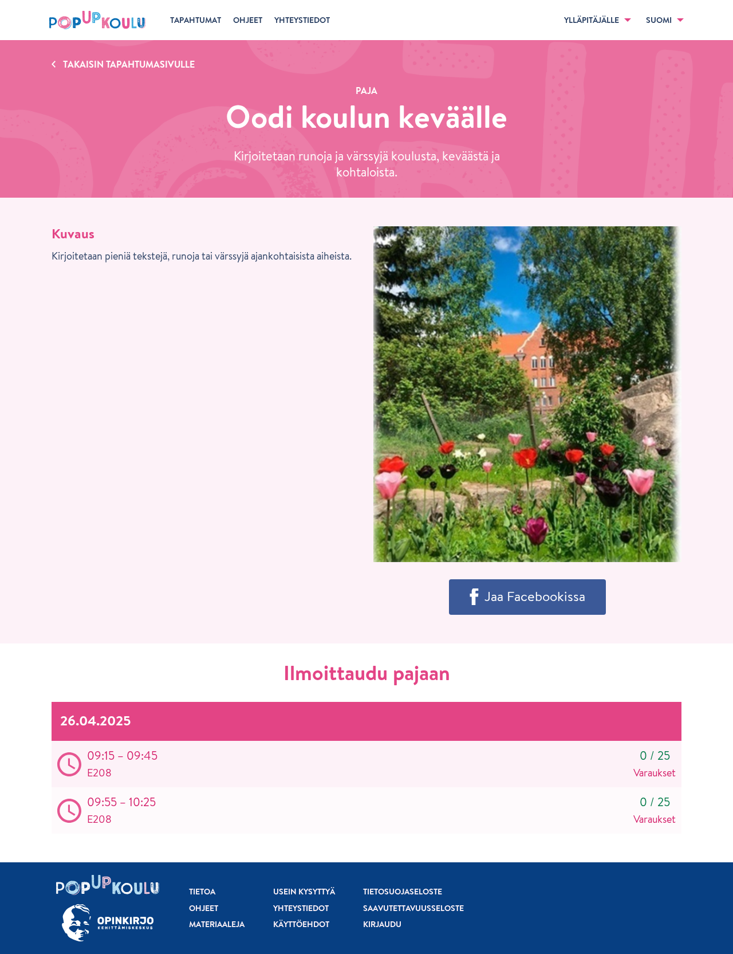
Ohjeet (203, 908)
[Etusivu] (97, 20)
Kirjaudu (382, 924)
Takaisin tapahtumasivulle (129, 64)
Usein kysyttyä (304, 891)
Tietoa (202, 891)
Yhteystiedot (301, 908)
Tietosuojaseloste (402, 891)
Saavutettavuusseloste (413, 908)
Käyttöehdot (301, 924)
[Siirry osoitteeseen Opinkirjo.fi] (107, 922)
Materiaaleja (217, 924)
